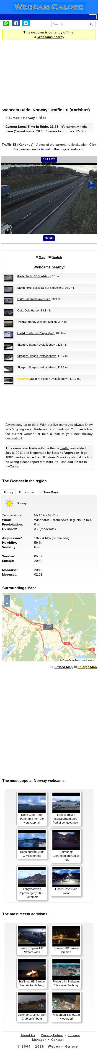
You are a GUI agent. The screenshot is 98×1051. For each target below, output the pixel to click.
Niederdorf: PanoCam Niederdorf (66, 1016)
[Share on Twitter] (26, 23)
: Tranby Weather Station (37, 322)
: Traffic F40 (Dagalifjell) (35, 333)
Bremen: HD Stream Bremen (66, 950)
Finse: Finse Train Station (66, 891)
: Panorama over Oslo (33, 299)
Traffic (64, 448)
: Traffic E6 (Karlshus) (34, 276)
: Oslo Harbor (28, 310)
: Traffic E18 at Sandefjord (40, 287)
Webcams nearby (50, 37)
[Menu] (93, 16)
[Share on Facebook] (16, 23)
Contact (57, 1039)
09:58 (49, 238)
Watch (57, 257)
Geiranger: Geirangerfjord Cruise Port (66, 855)
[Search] (91, 24)
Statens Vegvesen (65, 452)
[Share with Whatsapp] (6, 23)
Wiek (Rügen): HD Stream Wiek (32, 950)
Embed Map (63, 667)
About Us (28, 1035)
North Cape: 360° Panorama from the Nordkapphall (32, 818)
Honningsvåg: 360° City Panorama (32, 853)
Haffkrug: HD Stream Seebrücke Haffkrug (32, 983)
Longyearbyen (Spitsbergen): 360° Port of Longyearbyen (66, 818)
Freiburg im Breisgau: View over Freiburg (66, 983)
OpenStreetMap (71, 660)
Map (42, 257)
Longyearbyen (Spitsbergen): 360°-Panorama (31, 893)
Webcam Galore (63, 1046)
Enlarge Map (87, 667)
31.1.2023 (49, 159)
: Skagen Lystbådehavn (36, 344)
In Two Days (49, 492)
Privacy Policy (52, 1035)
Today (8, 492)
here (49, 462)
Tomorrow (26, 492)
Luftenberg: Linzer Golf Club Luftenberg (32, 1016)
